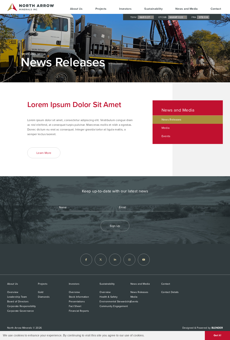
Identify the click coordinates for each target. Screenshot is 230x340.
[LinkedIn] (115, 260)
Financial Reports (79, 311)
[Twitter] (101, 260)
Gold (40, 292)
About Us (76, 9)
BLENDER (217, 328)
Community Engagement (114, 306)
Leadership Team (17, 297)
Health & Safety (109, 297)
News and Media (186, 9)
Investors (125, 9)
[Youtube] (144, 260)
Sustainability (153, 9)
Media (166, 128)
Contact (216, 9)
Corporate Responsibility (21, 306)
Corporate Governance (20, 311)
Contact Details (170, 292)
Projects (101, 9)
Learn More (43, 153)
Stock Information (79, 297)
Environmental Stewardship (115, 301)
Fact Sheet (75, 306)
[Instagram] (129, 260)
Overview (12, 292)
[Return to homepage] (30, 8)
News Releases (171, 119)
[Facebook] (86, 260)
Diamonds (43, 297)
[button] (145, 335)
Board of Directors (18, 301)
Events (166, 136)
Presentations (77, 301)
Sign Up (115, 226)
